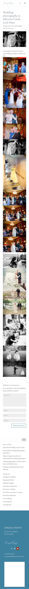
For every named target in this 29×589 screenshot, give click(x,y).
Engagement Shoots (8, 480)
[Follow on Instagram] (14, 548)
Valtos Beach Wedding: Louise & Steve (14, 447)
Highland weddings (8, 483)
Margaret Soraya (7, 26)
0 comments (10, 28)
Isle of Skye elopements (9, 495)
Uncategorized (7, 505)
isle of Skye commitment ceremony (13, 492)
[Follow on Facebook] (11, 548)
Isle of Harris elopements (10, 486)
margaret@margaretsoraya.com (14, 556)
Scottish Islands (7, 501)
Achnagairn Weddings (9, 477)
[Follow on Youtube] (17, 548)
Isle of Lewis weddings (9, 489)
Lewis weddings (7, 498)
